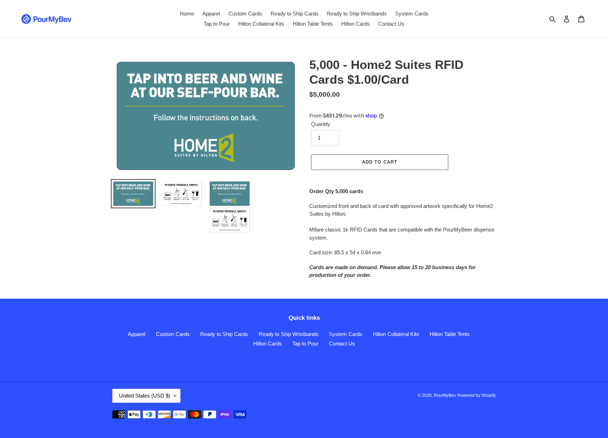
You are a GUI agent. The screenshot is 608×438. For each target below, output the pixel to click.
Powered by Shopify (476, 395)
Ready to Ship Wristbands (288, 334)
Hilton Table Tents (450, 334)
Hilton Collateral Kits (396, 334)
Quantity (320, 124)
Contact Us (342, 344)
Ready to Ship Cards (224, 334)
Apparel (136, 334)
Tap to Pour (305, 344)
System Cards (345, 334)
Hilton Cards (267, 344)
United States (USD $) (144, 396)
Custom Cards (173, 334)
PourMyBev (445, 395)
